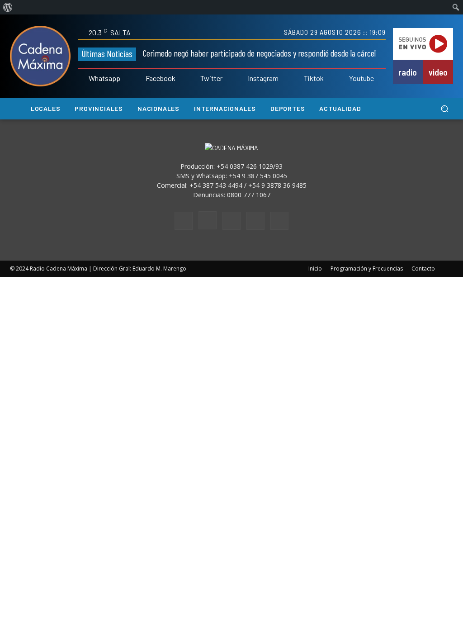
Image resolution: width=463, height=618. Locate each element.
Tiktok (314, 78)
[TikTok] (231, 221)
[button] (444, 108)
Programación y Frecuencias (367, 268)
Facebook (160, 78)
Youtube (361, 78)
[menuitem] (8, 7)
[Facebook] (139, 78)
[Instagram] (241, 78)
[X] (255, 221)
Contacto (423, 268)
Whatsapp (104, 78)
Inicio (315, 268)
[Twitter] (194, 78)
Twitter (211, 78)
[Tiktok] (297, 78)
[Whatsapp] (82, 78)
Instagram (263, 78)
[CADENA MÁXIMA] (40, 56)
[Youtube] (342, 78)
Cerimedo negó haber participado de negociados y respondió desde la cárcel (259, 53)
